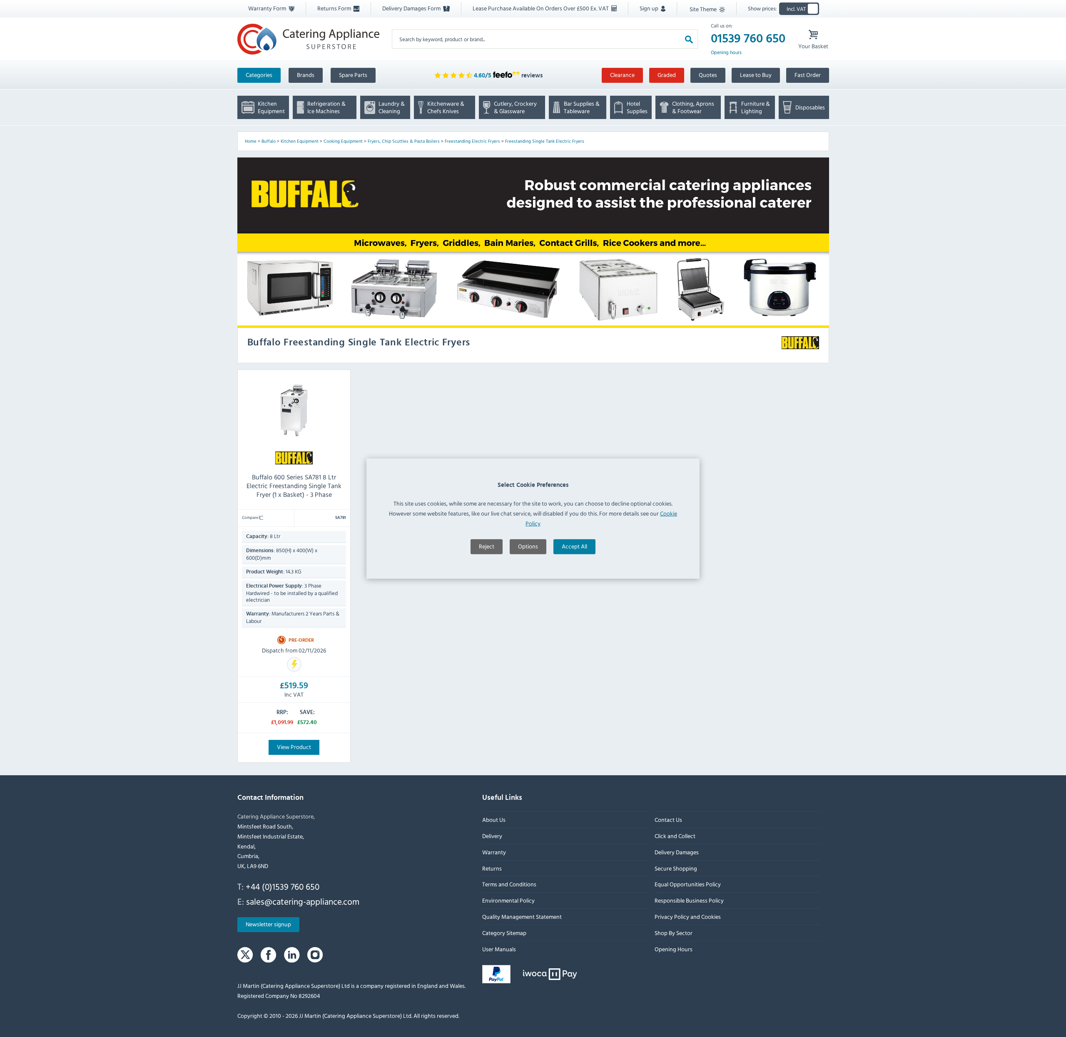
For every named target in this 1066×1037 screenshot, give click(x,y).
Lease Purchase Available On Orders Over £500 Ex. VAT (541, 8)
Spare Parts (353, 74)
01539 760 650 (748, 38)
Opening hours (726, 52)
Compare (250, 517)
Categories (259, 74)
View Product (294, 746)
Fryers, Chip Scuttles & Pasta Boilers (404, 141)
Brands (305, 74)
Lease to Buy (756, 74)
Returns (492, 867)
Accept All (574, 546)
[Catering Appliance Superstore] (308, 39)
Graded (667, 74)
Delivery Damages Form (412, 8)
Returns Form (334, 8)
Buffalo (269, 141)
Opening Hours (673, 948)
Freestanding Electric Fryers (472, 141)
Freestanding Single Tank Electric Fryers (544, 141)
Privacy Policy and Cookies (687, 916)
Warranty (494, 852)
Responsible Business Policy (688, 900)
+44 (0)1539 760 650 (282, 886)
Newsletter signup (268, 924)
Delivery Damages (676, 852)
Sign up (650, 8)
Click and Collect (674, 835)
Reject (486, 546)
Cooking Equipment (343, 141)
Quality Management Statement (522, 916)
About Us (494, 819)
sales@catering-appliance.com (302, 901)
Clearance (622, 74)
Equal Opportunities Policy (687, 884)
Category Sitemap (504, 932)
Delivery (492, 835)
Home (251, 141)
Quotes (708, 74)
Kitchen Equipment (300, 141)
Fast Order (808, 74)
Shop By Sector (673, 932)
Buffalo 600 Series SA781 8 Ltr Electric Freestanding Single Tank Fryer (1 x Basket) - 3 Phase (294, 485)
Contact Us (668, 819)
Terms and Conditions (509, 884)
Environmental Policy (508, 900)
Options (528, 546)
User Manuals (499, 948)
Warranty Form (267, 8)
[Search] (689, 39)
